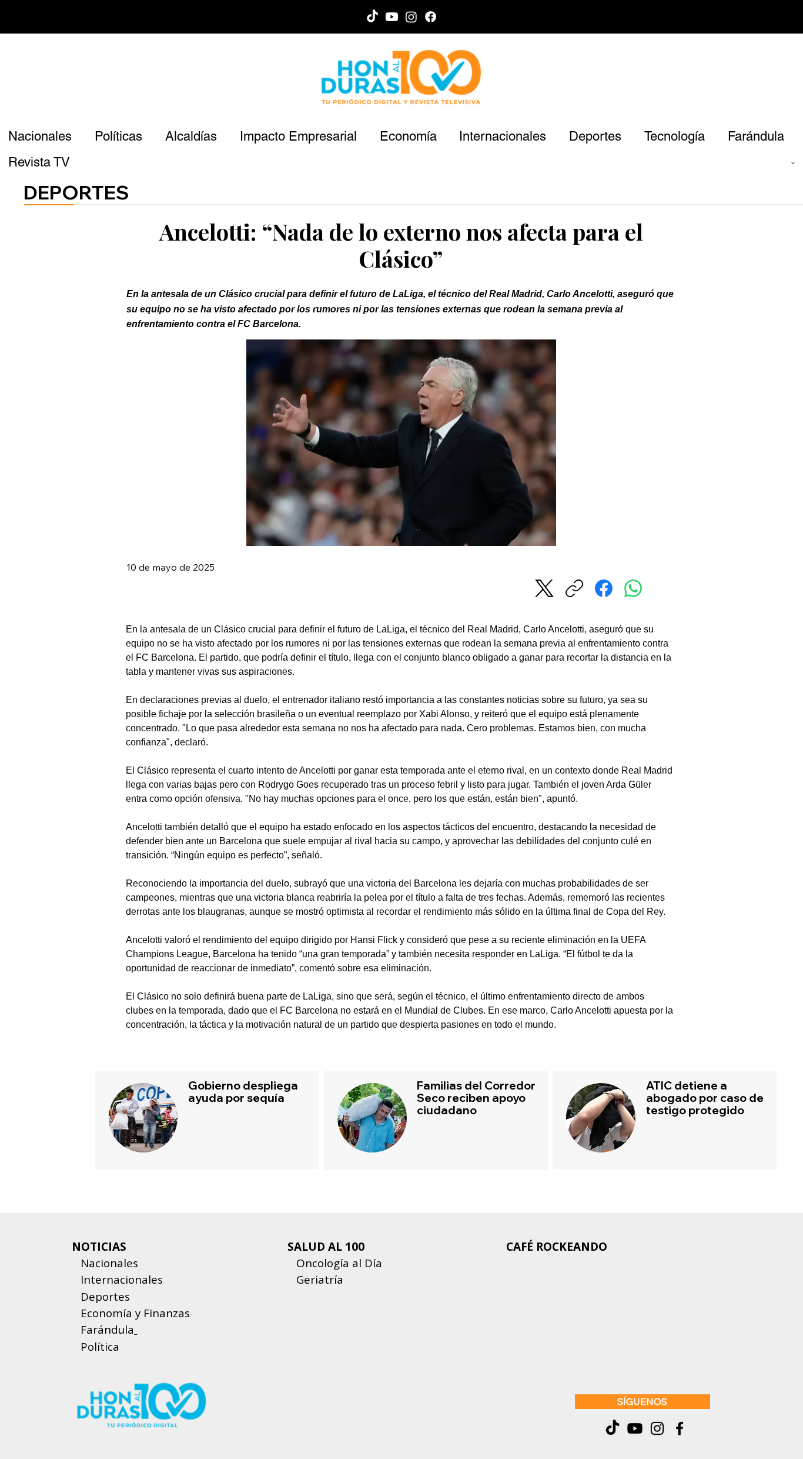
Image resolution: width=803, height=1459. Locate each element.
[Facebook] (430, 16)
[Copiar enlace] (574, 588)
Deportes (104, 1296)
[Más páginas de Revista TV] (793, 163)
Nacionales (109, 1263)
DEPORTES (76, 192)
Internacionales (122, 1279)
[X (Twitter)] (544, 588)
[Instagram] (411, 16)
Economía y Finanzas (135, 1313)
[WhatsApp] (633, 588)
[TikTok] (372, 16)
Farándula (107, 1329)
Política (95, 1346)
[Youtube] (391, 16)
